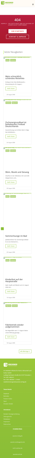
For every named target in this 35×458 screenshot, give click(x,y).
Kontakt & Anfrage (17, 37)
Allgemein (14, 102)
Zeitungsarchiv (8, 416)
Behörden (6, 396)
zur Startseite (17, 31)
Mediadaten (7, 419)
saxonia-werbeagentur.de (17, 442)
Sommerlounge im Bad (17, 223)
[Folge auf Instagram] (2, 228)
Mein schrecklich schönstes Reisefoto (17, 76)
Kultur (7, 60)
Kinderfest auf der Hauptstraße (17, 278)
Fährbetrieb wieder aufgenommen (17, 324)
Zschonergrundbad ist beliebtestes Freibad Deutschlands (17, 122)
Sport (5, 401)
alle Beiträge (24, 351)
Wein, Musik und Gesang (17, 169)
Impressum (7, 421)
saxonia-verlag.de (17, 436)
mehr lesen (11, 88)
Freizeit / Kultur (8, 399)
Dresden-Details (8, 404)
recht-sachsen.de (17, 448)
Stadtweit (13, 60)
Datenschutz (7, 424)
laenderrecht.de (17, 454)
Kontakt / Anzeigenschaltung (12, 414)
